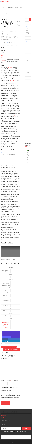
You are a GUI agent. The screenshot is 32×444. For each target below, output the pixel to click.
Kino (3, 33)
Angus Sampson (13, 34)
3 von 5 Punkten (5, 34)
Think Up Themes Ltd (13, 442)
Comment (3, 362)
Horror (10, 36)
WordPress (26, 442)
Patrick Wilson (13, 37)
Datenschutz (4, 417)
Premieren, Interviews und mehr (9, 13)
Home (17, 20)
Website (16, 380)
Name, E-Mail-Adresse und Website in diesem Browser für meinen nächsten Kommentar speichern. (10, 389)
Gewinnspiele (23, 13)
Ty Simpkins (6, 39)
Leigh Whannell (6, 37)
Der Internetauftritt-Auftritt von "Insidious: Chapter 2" (5, 324)
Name (2, 380)
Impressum (3, 415)
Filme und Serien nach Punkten (15, 7)
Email (9, 380)
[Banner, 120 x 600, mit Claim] (28, 162)
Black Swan (12, 80)
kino (2, 37)
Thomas (5, 31)
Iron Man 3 (9, 67)
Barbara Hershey (4, 36)
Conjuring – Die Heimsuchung (8, 115)
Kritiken (3, 7)
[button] (6, 337)
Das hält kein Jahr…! (11, 77)
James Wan (14, 36)
